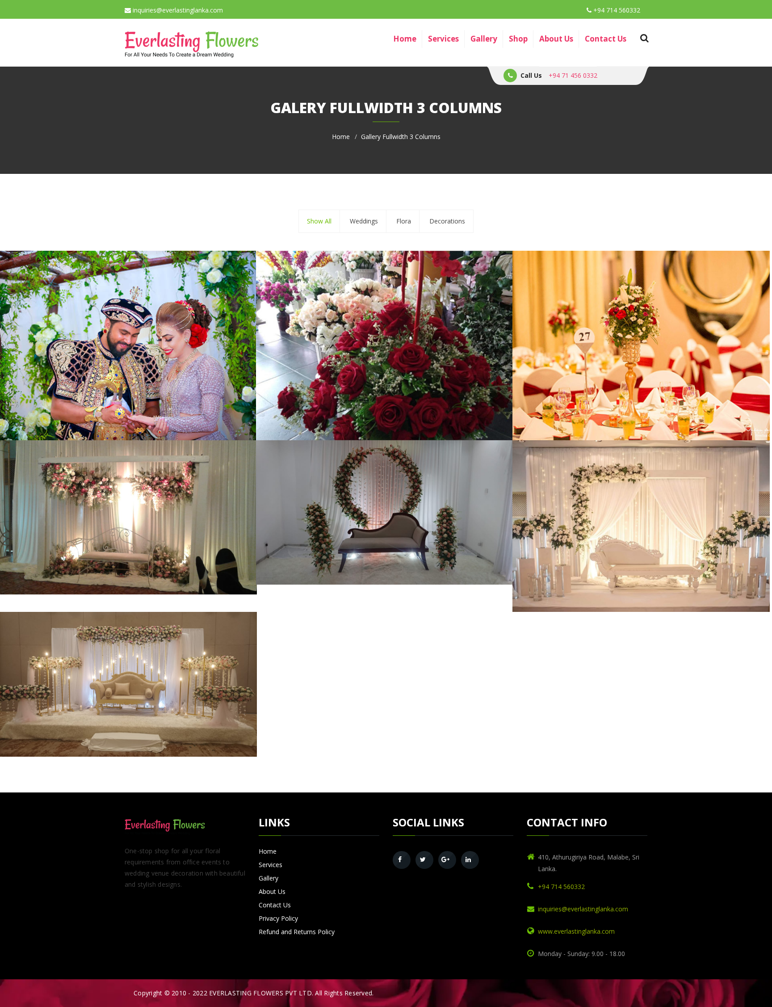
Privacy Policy (278, 918)
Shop (518, 39)
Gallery (483, 39)
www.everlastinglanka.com (576, 931)
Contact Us (605, 39)
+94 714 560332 (616, 10)
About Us (556, 39)
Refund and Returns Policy (297, 931)
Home (404, 39)
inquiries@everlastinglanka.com (177, 10)
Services (443, 39)
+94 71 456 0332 (573, 75)
